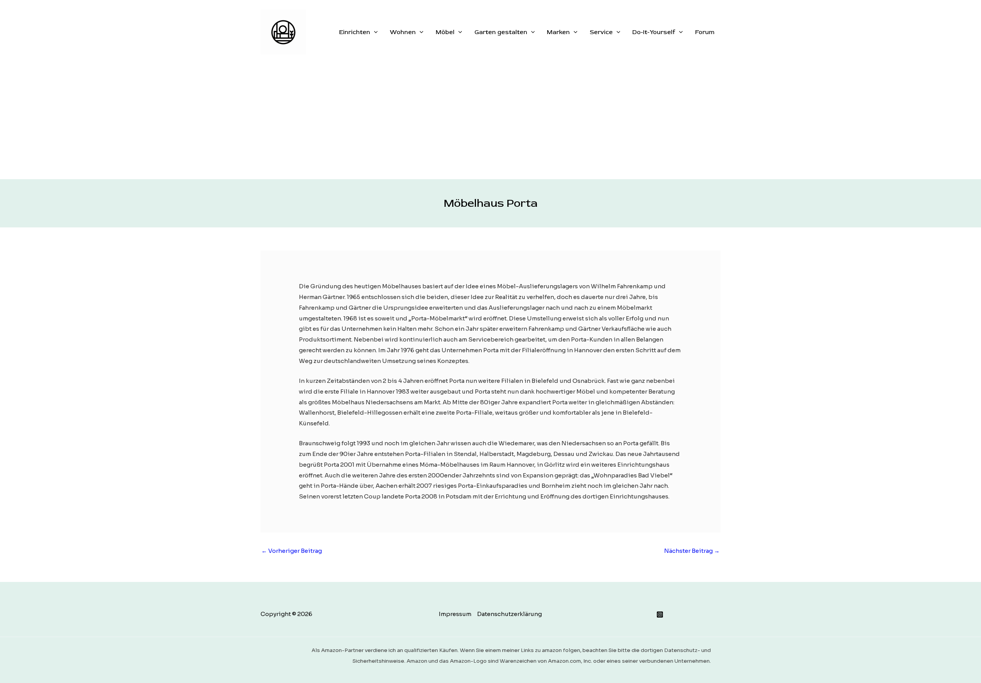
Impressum (455, 614)
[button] (374, 32)
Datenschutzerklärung (509, 614)
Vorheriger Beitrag (291, 550)
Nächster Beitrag (692, 550)
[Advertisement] (490, 121)
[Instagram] (659, 614)
